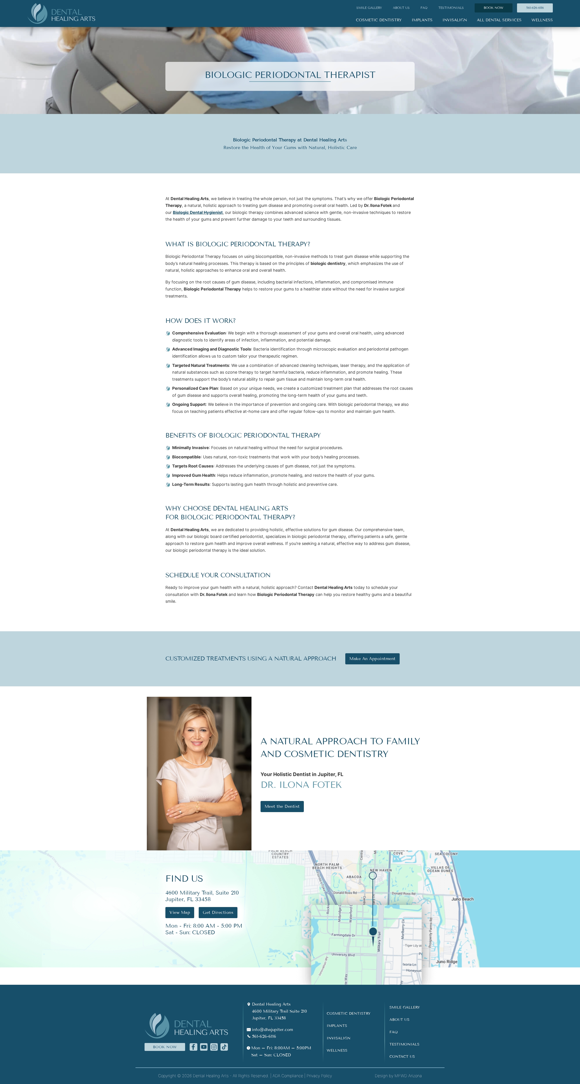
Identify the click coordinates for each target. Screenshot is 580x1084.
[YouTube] (204, 1046)
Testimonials (451, 8)
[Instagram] (214, 1046)
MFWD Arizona (408, 1075)
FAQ (424, 8)
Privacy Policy (319, 1075)
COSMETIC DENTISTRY (379, 20)
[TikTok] (224, 1046)
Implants (337, 1026)
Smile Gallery (404, 1007)
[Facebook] (193, 1046)
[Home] (61, 13)
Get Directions (218, 912)
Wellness (337, 1050)
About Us (399, 1019)
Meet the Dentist (282, 806)
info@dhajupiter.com (272, 1029)
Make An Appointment (372, 658)
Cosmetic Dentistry (348, 1013)
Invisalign (338, 1038)
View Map (179, 912)
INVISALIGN (454, 20)
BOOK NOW (493, 8)
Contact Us (402, 1056)
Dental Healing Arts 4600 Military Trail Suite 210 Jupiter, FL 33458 (279, 1011)
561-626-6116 (535, 8)
